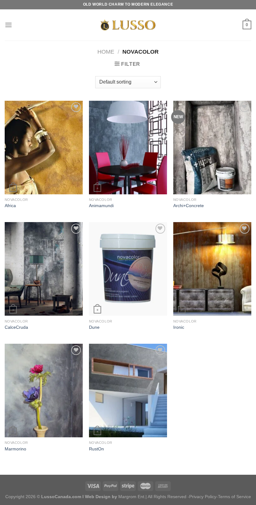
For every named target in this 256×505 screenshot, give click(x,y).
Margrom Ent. (131, 496)
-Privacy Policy (202, 496)
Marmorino (15, 448)
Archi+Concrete (188, 205)
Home (105, 51)
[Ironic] (212, 269)
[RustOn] (128, 390)
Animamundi (101, 205)
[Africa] (44, 147)
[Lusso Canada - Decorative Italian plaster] (128, 25)
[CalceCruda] (44, 269)
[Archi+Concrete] (212, 147)
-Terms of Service (233, 496)
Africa (10, 205)
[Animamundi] (128, 147)
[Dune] (128, 269)
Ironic (178, 327)
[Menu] (8, 24)
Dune (94, 327)
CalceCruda (16, 327)
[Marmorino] (44, 390)
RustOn (96, 448)
